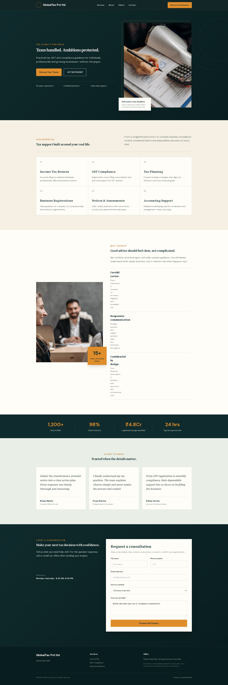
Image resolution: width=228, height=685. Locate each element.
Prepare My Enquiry (149, 623)
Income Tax (94, 659)
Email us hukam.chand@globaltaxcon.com (56, 569)
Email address (117, 572)
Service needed (117, 585)
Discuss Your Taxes (48, 72)
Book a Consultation (179, 5)
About (111, 5)
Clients (121, 5)
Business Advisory (97, 666)
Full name (115, 558)
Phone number (156, 558)
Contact (132, 5)
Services (100, 5)
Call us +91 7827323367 (47, 564)
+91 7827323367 (75, 72)
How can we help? (118, 598)
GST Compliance (96, 663)
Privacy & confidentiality (182, 677)
